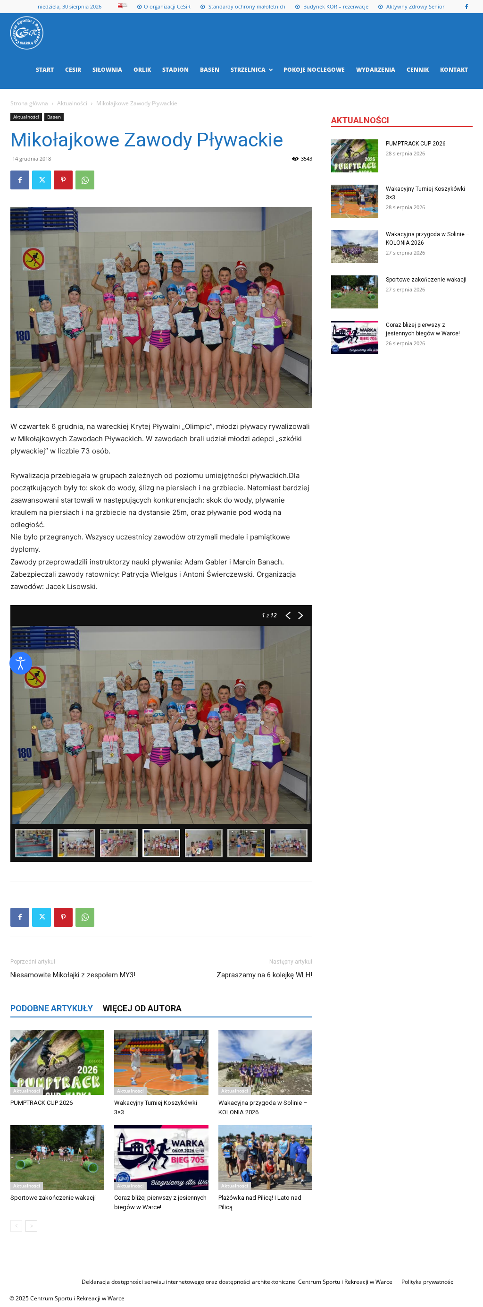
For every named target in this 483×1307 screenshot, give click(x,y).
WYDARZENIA (375, 70)
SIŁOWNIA (107, 70)
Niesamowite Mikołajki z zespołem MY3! (72, 975)
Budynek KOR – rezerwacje (335, 6)
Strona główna (29, 103)
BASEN (209, 70)
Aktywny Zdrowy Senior (414, 6)
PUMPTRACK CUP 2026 (41, 1102)
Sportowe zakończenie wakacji (53, 1197)
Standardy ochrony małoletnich (246, 6)
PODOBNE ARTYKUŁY (51, 1008)
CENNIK (418, 70)
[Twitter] (41, 180)
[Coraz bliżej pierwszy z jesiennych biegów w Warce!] (161, 1157)
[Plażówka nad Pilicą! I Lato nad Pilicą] (265, 1157)
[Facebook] (466, 6)
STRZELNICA (248, 70)
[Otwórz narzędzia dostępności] (20, 663)
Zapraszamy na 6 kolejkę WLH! (264, 975)
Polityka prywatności (428, 1282)
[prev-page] (16, 1226)
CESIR (73, 70)
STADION (175, 70)
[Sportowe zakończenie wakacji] (57, 1157)
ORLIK (142, 70)
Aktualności (72, 103)
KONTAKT (454, 70)
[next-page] (31, 1226)
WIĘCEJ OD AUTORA (142, 1008)
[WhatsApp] (84, 180)
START (45, 70)
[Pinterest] (63, 180)
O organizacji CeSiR (167, 6)
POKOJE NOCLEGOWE (314, 70)
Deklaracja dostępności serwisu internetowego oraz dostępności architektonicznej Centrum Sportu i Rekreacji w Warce (237, 1282)
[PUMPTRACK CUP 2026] (57, 1062)
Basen (54, 116)
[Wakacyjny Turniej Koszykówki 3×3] (161, 1062)
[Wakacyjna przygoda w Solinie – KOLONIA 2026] (265, 1062)
